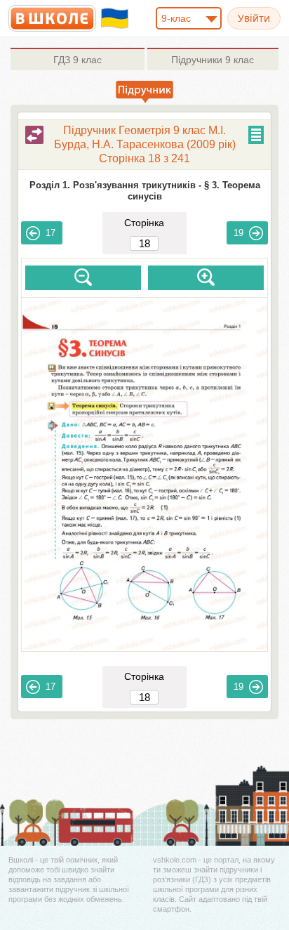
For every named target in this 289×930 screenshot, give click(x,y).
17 (50, 233)
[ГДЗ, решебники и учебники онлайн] (52, 18)
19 (238, 233)
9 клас (77, 59)
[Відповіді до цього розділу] (34, 135)
